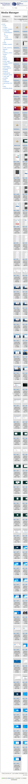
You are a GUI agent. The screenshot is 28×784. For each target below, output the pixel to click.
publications (7, 73)
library (5, 58)
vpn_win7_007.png (19, 568)
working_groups (8, 88)
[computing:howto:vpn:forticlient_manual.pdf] (17, 43)
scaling (6, 78)
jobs (5, 56)
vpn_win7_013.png (19, 600)
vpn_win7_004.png (19, 552)
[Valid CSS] (23, 778)
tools (5, 79)
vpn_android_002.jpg (20, 161)
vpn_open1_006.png (19, 422)
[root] (4, 24)
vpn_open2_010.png (19, 503)
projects (6, 71)
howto (6, 36)
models (6, 64)
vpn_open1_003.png (19, 405)
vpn (7, 37)
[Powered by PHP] (11, 778)
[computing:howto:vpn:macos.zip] (17, 141)
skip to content (24, 1)
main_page (7, 61)
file (4, 51)
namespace (7, 66)
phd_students (7, 68)
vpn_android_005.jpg (20, 178)
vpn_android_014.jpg (20, 226)
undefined (6, 81)
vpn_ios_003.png (18, 243)
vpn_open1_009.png (19, 438)
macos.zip (17, 145)
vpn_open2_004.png (19, 470)
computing (6, 30)
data (5, 42)
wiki (5, 86)
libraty (5, 59)
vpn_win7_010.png (19, 584)
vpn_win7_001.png (19, 535)
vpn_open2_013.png (19, 519)
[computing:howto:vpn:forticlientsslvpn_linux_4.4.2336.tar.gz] (17, 124)
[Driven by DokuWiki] (14, 779)
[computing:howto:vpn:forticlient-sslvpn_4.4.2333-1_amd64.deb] (17, 27)
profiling (6, 69)
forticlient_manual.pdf (20, 47)
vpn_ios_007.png (18, 259)
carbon (5, 27)
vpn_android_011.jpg (20, 210)
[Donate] (5, 778)
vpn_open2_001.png (19, 454)
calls (5, 25)
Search (13, 7)
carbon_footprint (8, 29)
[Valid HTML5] (17, 778)
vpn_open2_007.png (19, 487)
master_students (8, 63)
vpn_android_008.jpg (20, 194)
